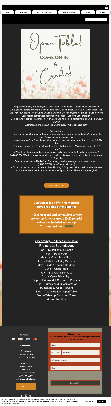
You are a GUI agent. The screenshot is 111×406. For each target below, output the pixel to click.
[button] (106, 7)
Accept (101, 401)
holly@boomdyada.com (26, 379)
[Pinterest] (26, 396)
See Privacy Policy (18, 403)
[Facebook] (21, 396)
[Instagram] (30, 396)
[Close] (108, 401)
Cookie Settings (89, 401)
